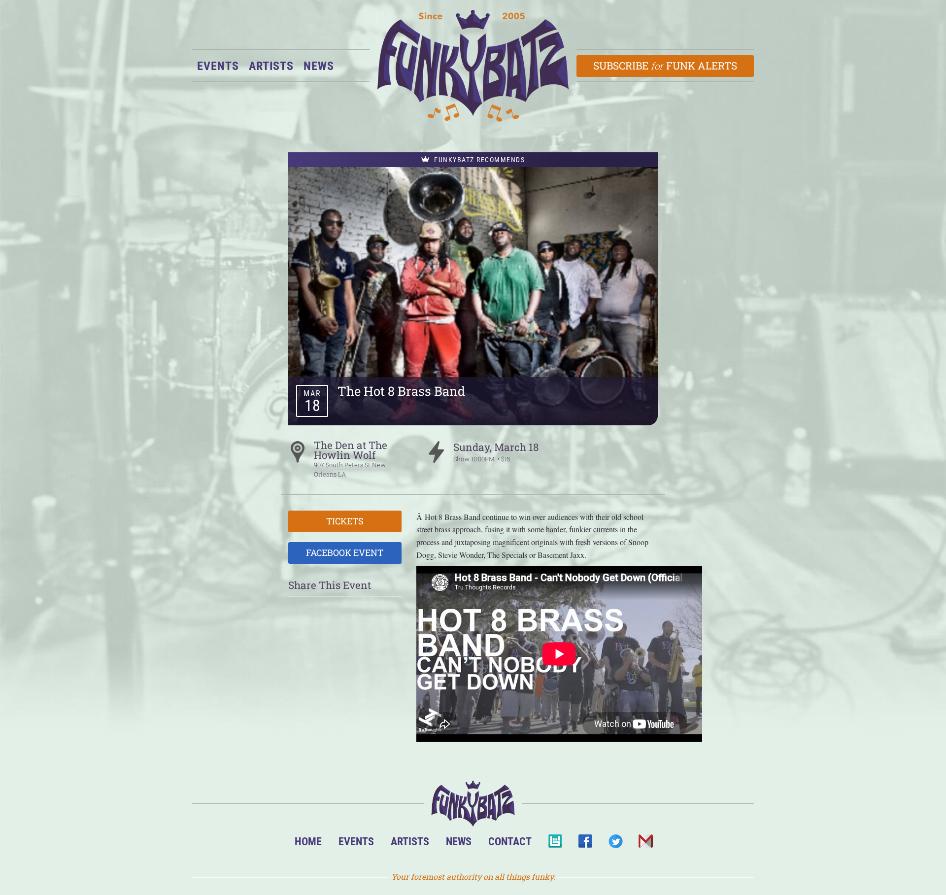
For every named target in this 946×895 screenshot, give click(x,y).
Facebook (585, 844)
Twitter (615, 844)
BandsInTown (555, 844)
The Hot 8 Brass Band (401, 390)
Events (218, 66)
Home (308, 841)
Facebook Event (344, 552)
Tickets (345, 521)
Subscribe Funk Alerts (665, 65)
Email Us (645, 844)
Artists (271, 66)
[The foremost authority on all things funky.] (473, 66)
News (319, 66)
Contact (510, 841)
